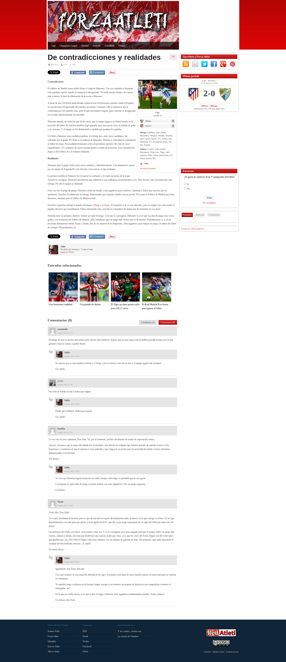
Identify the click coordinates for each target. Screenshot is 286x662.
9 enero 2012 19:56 (71, 356)
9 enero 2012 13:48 (65, 506)
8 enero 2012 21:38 (65, 385)
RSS (186, 64)
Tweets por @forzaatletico (192, 228)
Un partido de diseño (90, 304)
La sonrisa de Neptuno (128, 636)
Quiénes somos (219, 652)
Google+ (223, 64)
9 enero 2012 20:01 (71, 562)
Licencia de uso (232, 652)
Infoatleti (52, 641)
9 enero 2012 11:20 (65, 432)
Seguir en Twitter (67, 252)
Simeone (97, 45)
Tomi (60, 501)
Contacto (207, 652)
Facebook (214, 64)
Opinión (85, 45)
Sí (188, 184)
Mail (195, 64)
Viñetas (121, 45)
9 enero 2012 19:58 (71, 471)
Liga (54, 45)
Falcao (107, 205)
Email (85, 636)
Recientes (200, 214)
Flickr (85, 651)
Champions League (68, 45)
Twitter (204, 64)
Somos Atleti (54, 631)
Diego (97, 205)
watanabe (62, 329)
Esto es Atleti (54, 646)
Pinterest (232, 64)
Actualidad (109, 45)
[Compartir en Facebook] (78, 72)
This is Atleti (53, 651)
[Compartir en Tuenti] (97, 72)
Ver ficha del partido (148, 168)
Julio (65, 64)
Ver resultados (209, 202)
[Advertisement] (208, 25)
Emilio (61, 428)
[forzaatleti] (113, 22)
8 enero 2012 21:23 (65, 333)
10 (173, 56)
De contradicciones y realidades (104, 57)
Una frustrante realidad (60, 304)
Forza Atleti (53, 636)
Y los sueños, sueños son (129, 631)
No (188, 188)
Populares (187, 214)
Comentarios (214, 214)
